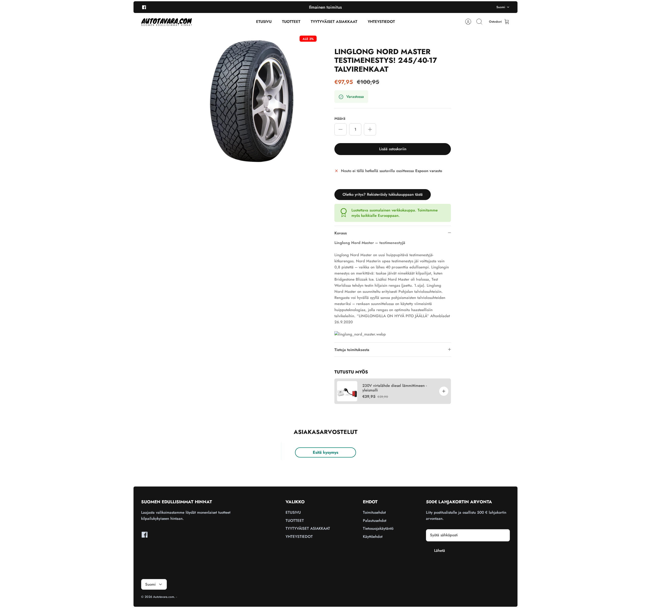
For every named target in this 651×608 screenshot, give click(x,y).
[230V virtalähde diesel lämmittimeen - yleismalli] (347, 391)
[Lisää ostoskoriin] (443, 391)
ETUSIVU (264, 21)
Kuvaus (340, 233)
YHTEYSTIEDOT (381, 21)
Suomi (500, 7)
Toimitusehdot (374, 512)
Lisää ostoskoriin (392, 149)
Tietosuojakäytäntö (378, 528)
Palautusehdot (374, 520)
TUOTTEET (291, 21)
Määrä (339, 118)
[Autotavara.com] (166, 22)
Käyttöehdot (372, 536)
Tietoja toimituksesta (351, 350)
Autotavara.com (163, 597)
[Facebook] (144, 7)
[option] (252, 100)
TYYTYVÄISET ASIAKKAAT (334, 21)
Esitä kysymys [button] (325, 452)
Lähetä (439, 550)
